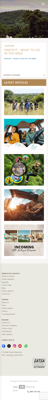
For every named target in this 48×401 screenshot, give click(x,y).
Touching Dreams (8, 314)
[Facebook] (3, 346)
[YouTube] (20, 346)
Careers (5, 311)
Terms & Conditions (9, 325)
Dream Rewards (8, 279)
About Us (5, 302)
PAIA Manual (6, 331)
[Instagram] (14, 346)
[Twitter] (9, 346)
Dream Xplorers (8, 291)
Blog (3, 288)
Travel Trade (6, 285)
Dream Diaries (7, 308)
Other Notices (7, 334)
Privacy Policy (7, 328)
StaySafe (5, 282)
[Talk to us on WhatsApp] (26, 346)
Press (4, 305)
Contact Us (6, 294)
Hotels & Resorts (8, 276)
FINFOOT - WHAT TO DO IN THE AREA (20, 58)
